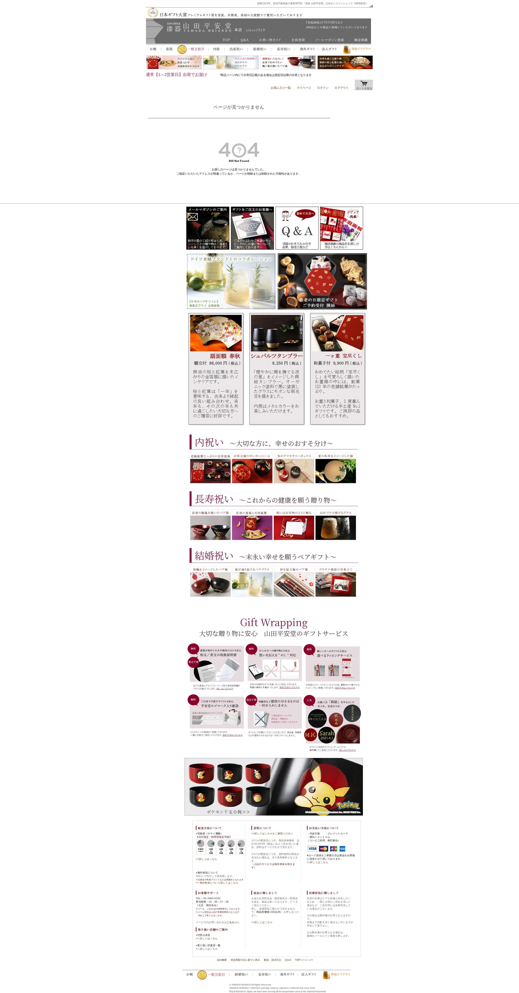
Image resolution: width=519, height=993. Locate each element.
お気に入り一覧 (281, 87)
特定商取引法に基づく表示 (245, 960)
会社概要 (222, 960)
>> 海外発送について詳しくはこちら (217, 882)
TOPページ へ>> (304, 960)
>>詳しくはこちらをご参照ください (272, 833)
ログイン (322, 87)
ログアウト (342, 87)
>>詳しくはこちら (206, 859)
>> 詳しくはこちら (207, 938)
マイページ (304, 87)
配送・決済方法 (272, 960)
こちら (230, 922)
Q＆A (288, 960)
